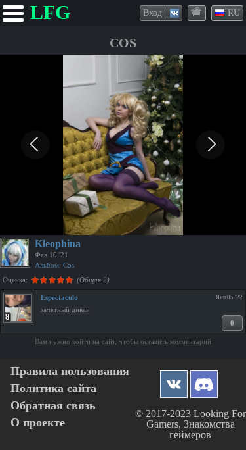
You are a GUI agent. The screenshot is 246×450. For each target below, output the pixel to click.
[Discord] (204, 380)
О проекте (37, 422)
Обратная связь (53, 405)
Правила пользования (69, 371)
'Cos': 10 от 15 (34, 223)
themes (197, 12)
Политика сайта (53, 388)
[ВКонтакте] (174, 380)
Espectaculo (59, 297)
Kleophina (58, 243)
